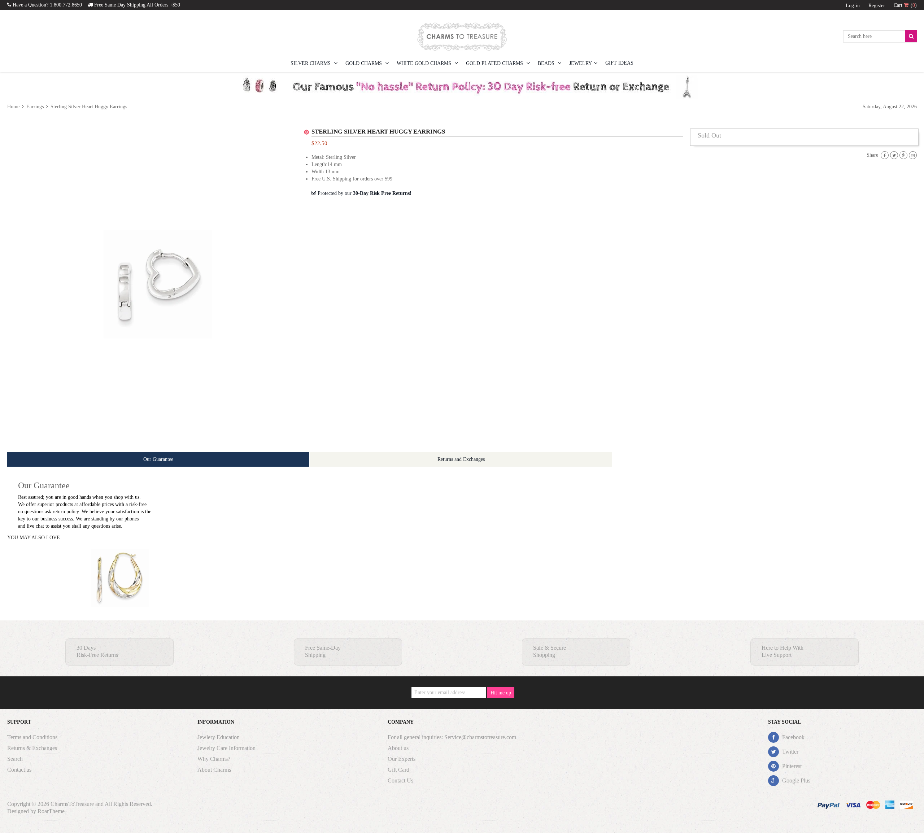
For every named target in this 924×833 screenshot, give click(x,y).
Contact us (19, 770)
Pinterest (791, 766)
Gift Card (398, 770)
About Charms (214, 770)
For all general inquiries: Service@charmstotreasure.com (452, 737)
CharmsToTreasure (72, 804)
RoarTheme (51, 811)
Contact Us (400, 780)
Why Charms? (213, 759)
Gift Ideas (619, 63)
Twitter (789, 752)
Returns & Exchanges (32, 748)
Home (14, 106)
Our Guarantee (158, 459)
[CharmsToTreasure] (462, 36)
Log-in (853, 5)
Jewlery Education (218, 737)
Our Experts (401, 759)
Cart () (905, 5)
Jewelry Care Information (226, 748)
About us (398, 748)
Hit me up (501, 692)
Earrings (35, 106)
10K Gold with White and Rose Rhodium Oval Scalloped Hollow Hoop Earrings (119, 592)
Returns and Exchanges (461, 459)
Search (15, 759)
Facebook (793, 737)
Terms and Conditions (32, 737)
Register (876, 5)
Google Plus (795, 780)
